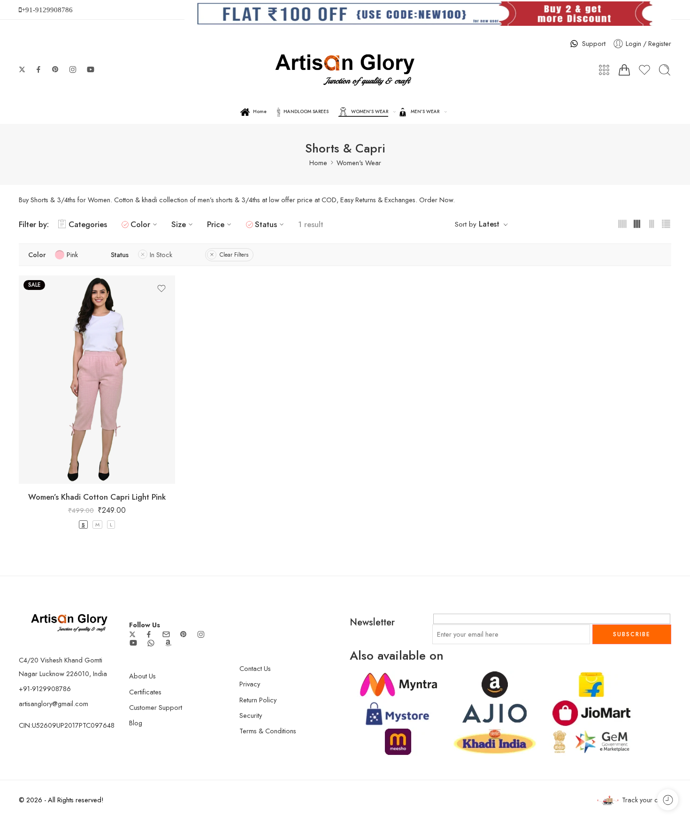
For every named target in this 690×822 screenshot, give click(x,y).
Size (178, 224)
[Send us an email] (166, 634)
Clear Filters (234, 255)
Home (260, 111)
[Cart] (624, 69)
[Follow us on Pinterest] (55, 69)
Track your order (646, 800)
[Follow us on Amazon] (168, 643)
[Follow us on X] (22, 69)
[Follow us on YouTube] (90, 69)
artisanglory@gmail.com (53, 703)
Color (140, 224)
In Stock (161, 254)
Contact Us (255, 668)
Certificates (145, 692)
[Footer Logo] (69, 622)
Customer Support (155, 707)
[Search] (664, 69)
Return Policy (257, 700)
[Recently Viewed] (667, 799)
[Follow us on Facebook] (38, 69)
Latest (489, 224)
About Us (142, 676)
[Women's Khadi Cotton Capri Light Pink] (97, 379)
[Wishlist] (161, 288)
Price (215, 224)
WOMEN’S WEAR (369, 111)
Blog (135, 723)
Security (250, 715)
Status (266, 224)
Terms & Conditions (267, 731)
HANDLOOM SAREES (306, 111)
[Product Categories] (604, 69)
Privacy (249, 684)
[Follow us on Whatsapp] (151, 643)
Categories (88, 224)
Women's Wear (359, 162)
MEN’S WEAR (425, 111)
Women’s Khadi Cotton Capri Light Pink (97, 496)
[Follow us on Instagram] (73, 69)
